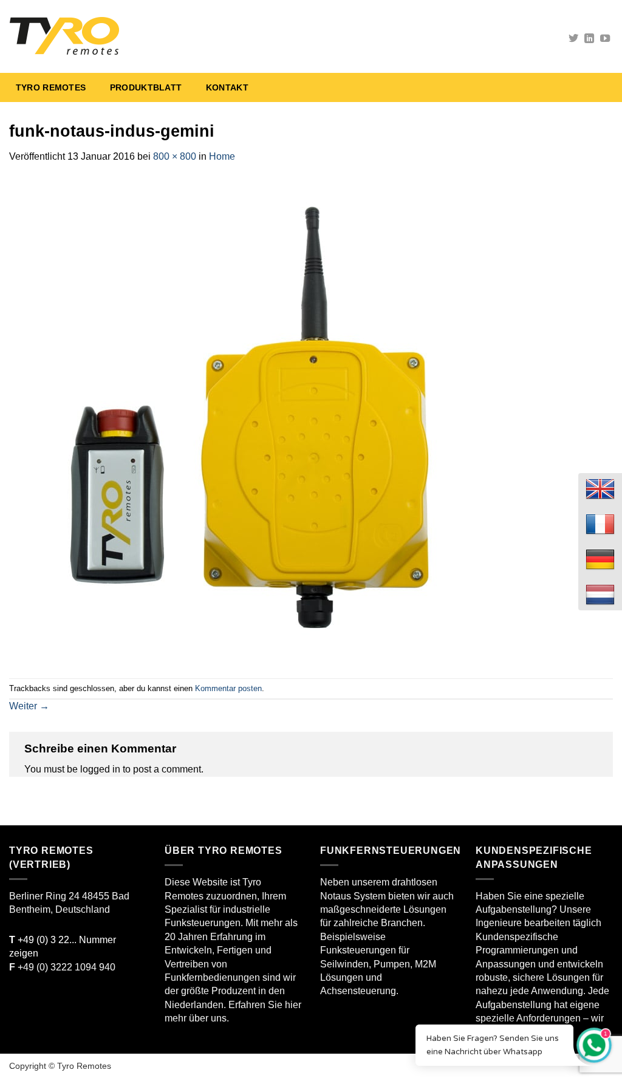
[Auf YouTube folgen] (605, 38)
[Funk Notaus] (143, 36)
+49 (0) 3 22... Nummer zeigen (62, 946)
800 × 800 (174, 156)
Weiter (29, 706)
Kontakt (227, 87)
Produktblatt (146, 87)
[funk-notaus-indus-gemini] (252, 420)
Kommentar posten (228, 688)
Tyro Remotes (51, 87)
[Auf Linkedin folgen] (589, 38)
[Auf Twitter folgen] (573, 38)
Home (222, 156)
